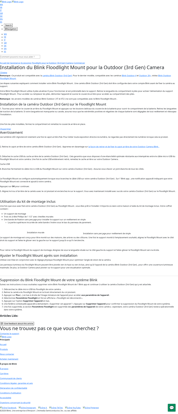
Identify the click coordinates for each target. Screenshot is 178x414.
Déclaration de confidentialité (13, 388)
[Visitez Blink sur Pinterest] (91, 407)
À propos (4, 368)
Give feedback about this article (18, 323)
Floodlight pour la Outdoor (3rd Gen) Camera (52, 63)
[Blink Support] (11, 1)
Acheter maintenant (9, 359)
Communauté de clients (11, 378)
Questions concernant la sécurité (15, 402)
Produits (4, 349)
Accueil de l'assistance (10, 63)
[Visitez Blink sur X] (42, 407)
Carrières (4, 373)
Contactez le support (9, 333)
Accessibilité (5, 397)
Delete (4, 72)
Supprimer (6, 129)
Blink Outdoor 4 (129, 75)
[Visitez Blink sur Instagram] (27, 407)
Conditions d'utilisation (10, 393)
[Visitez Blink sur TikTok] (56, 407)
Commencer (79, 63)
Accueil (3, 344)
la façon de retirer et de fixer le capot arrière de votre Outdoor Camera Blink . (123, 146)
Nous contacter (7, 354)
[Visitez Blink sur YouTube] (73, 407)
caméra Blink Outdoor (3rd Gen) (57, 75)
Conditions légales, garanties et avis (16, 383)
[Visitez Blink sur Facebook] (8, 407)
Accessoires (26, 63)
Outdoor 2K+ (145, 75)
